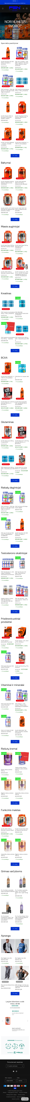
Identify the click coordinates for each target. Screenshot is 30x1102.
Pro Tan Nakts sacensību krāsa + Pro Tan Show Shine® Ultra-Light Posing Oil (21, 892)
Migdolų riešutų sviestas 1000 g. (7, 793)
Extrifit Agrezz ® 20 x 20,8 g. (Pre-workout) (21, 641)
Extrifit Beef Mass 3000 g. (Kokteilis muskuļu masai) (7, 246)
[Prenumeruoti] (22, 1066)
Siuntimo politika (21, 1094)
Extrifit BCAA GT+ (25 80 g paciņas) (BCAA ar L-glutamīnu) (8, 403)
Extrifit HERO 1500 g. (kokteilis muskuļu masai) (7, 272)
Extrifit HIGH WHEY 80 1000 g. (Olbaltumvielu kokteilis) (21, 209)
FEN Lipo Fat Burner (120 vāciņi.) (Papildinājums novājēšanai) (7, 534)
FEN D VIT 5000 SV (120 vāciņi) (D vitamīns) (7, 731)
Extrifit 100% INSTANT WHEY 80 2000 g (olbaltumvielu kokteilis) (21, 183)
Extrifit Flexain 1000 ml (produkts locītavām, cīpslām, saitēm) (7, 117)
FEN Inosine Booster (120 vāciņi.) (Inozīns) (7, 666)
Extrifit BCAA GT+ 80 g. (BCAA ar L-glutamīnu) (21, 468)
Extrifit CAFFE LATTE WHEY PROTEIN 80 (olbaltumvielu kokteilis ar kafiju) (8, 209)
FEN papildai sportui (15, 1090)
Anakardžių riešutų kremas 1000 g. (22, 793)
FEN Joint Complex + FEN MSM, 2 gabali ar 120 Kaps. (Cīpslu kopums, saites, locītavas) (21, 63)
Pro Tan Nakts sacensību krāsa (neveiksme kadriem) (8, 891)
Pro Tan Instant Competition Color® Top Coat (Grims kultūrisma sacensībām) (7, 918)
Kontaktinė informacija (11, 1096)
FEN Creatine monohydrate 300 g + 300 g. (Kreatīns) (22, 90)
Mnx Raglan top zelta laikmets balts (6, 958)
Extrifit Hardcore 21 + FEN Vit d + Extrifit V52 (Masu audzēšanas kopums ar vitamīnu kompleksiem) (21, 273)
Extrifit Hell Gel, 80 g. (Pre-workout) (22, 666)
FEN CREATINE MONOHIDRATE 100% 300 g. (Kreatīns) (21, 313)
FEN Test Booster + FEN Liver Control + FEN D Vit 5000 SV (21, 600)
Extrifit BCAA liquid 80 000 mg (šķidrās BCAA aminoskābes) (21, 403)
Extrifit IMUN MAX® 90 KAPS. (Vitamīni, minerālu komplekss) (21, 732)
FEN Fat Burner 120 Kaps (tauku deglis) (21, 507)
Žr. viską (15, 155)
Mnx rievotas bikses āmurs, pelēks (8, 985)
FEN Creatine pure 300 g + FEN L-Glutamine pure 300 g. (22, 339)
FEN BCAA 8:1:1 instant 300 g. (22, 377)
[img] (15, 1006)
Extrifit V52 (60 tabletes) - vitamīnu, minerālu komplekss (7, 144)
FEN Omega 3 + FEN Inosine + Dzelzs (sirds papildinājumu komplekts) (21, 705)
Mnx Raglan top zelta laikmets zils (20, 958)
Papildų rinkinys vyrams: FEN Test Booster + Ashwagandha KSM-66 (7, 600)
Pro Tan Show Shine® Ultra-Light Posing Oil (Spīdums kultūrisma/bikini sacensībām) (22, 918)
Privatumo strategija (23, 1092)
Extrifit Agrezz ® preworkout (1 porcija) (6, 641)
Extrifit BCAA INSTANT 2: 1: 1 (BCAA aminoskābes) (21, 143)
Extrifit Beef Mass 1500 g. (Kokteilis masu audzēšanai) (21, 246)
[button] (2, 8)
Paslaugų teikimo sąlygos (12, 1094)
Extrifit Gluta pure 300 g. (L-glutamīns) (7, 441)
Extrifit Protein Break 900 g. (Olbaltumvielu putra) (21, 829)
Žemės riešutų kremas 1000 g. (6, 770)
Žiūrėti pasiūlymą (15, 31)
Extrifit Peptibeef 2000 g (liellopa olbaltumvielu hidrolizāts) (21, 117)
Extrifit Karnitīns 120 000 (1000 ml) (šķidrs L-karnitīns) (7, 63)
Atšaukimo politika (15, 1098)
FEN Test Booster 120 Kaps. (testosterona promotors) (20, 573)
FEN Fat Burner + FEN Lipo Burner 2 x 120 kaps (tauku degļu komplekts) (7, 91)
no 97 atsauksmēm (15, 1007)
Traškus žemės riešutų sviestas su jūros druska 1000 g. (21, 769)
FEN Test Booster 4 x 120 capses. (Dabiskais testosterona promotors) (7, 573)
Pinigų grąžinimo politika (13, 1092)
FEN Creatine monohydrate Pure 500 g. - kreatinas (8, 338)
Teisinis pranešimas (21, 1096)
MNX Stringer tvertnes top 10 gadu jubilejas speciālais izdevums (22, 986)
